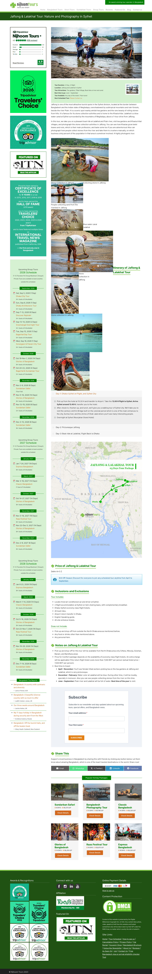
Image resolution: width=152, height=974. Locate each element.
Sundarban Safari (65, 804)
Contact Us (123, 951)
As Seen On (107, 951)
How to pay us (108, 890)
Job (115, 951)
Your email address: (77, 713)
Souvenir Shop (115, 945)
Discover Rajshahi (23, 315)
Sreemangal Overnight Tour (27, 325)
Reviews (136, 948)
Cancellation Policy (110, 942)
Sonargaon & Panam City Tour (28, 344)
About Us (127, 948)
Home (104, 939)
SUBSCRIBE (76, 738)
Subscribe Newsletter (112, 948)
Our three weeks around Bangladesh (29, 705)
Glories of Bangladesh (61, 846)
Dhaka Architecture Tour (26, 306)
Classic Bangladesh (125, 806)
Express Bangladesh (125, 846)
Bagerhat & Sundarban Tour (27, 371)
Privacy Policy (126, 942)
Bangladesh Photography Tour (96, 806)
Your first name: (76, 725)
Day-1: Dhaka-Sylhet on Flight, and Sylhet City (76, 394)
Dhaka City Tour (22, 296)
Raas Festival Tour (96, 844)
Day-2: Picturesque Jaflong (68, 427)
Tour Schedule (115, 939)
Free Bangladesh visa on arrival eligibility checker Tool (121, 954)
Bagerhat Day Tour (24, 334)
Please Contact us (76, 98)
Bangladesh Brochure (132, 945)
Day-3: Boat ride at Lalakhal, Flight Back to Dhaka (77, 433)
